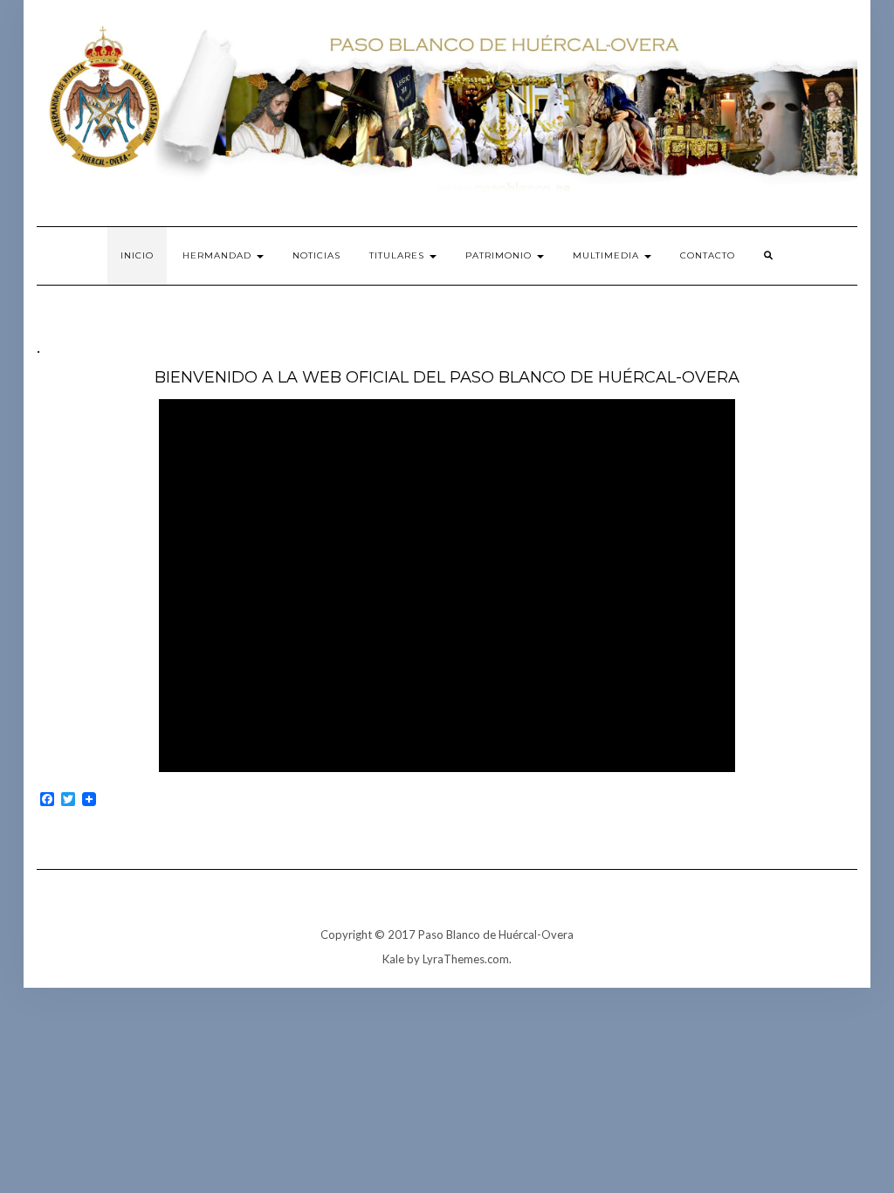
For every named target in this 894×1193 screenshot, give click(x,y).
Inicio (137, 255)
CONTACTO (707, 255)
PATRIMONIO (500, 255)
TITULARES (398, 255)
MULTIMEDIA (608, 255)
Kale (393, 959)
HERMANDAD (218, 255)
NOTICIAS (316, 255)
